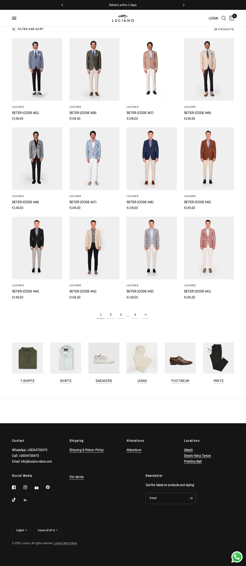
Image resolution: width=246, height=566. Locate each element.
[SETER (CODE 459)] (94, 69)
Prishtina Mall (193, 461)
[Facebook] (17, 487)
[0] (231, 18)
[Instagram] (28, 487)
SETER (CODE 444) (25, 291)
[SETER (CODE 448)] (37, 158)
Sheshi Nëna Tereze (197, 455)
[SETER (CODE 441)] (209, 248)
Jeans (142, 381)
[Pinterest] (51, 487)
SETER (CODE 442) (140, 291)
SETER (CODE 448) (25, 201)
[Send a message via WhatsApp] (237, 557)
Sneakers (104, 381)
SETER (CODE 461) (25, 112)
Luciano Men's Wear (65, 543)
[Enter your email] (191, 498)
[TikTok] (17, 500)
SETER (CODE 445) (197, 201)
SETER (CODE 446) (140, 201)
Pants (219, 381)
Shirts (65, 381)
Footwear (180, 381)
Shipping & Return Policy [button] (86, 450)
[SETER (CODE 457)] (152, 69)
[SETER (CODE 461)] (37, 69)
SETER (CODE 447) (82, 201)
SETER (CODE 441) (197, 291)
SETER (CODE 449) (197, 112)
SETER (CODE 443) (82, 291)
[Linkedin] (28, 500)
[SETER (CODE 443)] (94, 248)
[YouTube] (40, 488)
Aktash (188, 449)
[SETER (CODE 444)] (37, 248)
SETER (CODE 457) (140, 112)
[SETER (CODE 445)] (209, 158)
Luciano (18, 106)
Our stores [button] (76, 477)
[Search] (224, 18)
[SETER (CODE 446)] (152, 158)
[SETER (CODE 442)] (152, 248)
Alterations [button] (134, 450)
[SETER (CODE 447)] (94, 158)
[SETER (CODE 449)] (209, 69)
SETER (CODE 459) (82, 112)
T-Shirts (27, 381)
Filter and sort (30, 29)
